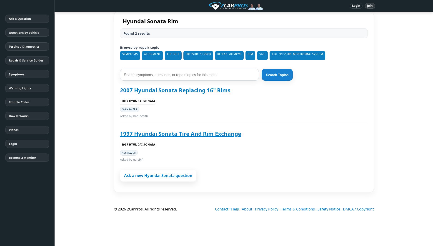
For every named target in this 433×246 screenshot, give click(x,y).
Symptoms (16, 74)
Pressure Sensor (198, 54)
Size (262, 54)
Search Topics (277, 75)
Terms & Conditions (298, 209)
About (247, 209)
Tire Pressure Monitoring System (297, 54)
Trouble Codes (19, 102)
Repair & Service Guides (26, 60)
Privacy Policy (266, 209)
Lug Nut (173, 54)
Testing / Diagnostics (24, 46)
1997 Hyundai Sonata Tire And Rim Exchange (180, 133)
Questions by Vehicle (24, 33)
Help (235, 209)
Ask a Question (20, 19)
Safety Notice (329, 209)
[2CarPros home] (211, 6)
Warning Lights (20, 88)
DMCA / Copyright (358, 209)
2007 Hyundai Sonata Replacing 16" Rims (175, 90)
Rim (250, 54)
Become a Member (22, 158)
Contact (221, 209)
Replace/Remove (229, 54)
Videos (14, 130)
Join (370, 6)
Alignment (152, 54)
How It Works (19, 116)
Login (356, 6)
